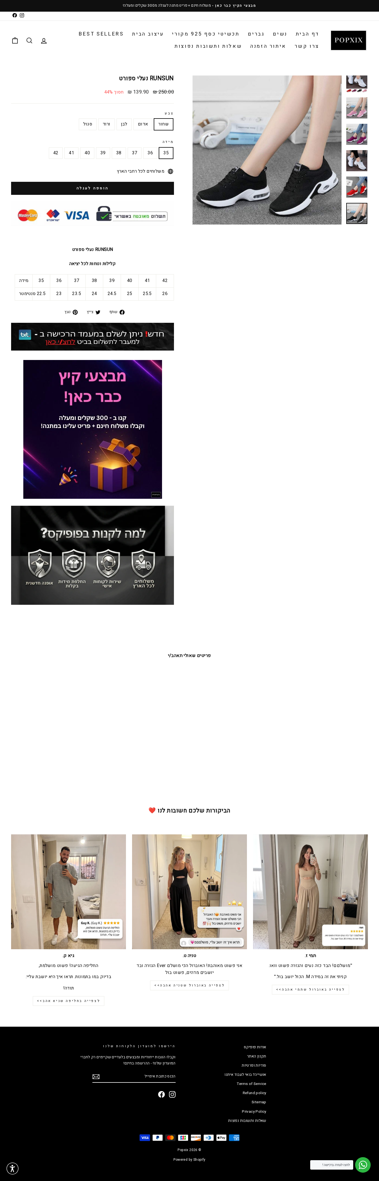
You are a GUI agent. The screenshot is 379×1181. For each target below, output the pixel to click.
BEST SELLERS (101, 34)
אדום (143, 124)
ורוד (106, 124)
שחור (163, 124)
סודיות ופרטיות (254, 1065)
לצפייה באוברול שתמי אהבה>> (310, 989)
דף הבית (307, 34)
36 (150, 153)
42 (56, 153)
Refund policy (254, 1093)
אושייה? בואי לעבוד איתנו (245, 1074)
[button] (12, 1168)
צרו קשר (307, 46)
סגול (87, 124)
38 (119, 153)
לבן (124, 124)
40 (87, 153)
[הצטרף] (96, 1077)
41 (71, 153)
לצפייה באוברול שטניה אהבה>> (189, 985)
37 (134, 153)
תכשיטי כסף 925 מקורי (205, 34)
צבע (169, 113)
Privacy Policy (254, 1111)
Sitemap (259, 1102)
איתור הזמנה (268, 46)
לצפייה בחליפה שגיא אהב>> (68, 1000)
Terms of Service (251, 1084)
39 (103, 153)
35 (166, 153)
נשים (280, 34)
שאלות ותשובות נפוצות (208, 46)
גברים (256, 34)
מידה (168, 141)
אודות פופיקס (255, 1047)
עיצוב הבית (148, 34)
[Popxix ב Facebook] (161, 1094)
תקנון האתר (256, 1056)
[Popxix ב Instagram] (172, 1094)
